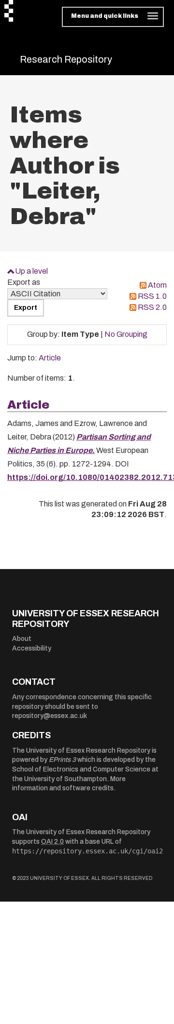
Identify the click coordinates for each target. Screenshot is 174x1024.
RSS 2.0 (152, 307)
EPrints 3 (62, 759)
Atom (157, 285)
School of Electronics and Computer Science (81, 769)
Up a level (31, 271)
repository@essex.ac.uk (49, 715)
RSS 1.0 (152, 296)
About (21, 638)
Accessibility (31, 648)
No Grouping (125, 334)
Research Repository (66, 59)
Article (50, 358)
